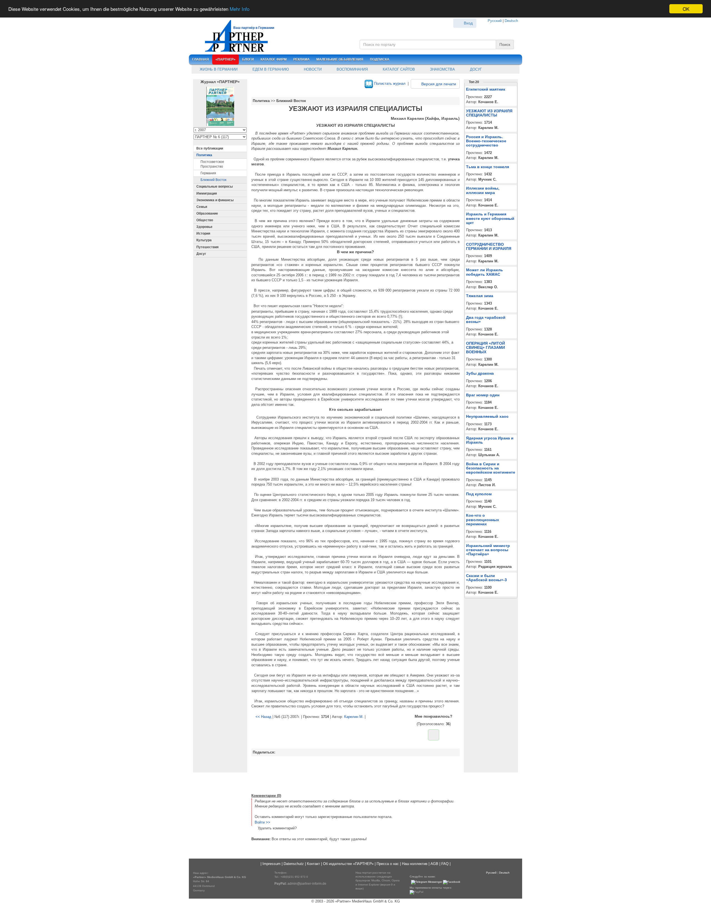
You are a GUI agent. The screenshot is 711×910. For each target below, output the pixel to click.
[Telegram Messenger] (426, 882)
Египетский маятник (485, 89)
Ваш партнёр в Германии (253, 28)
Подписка (379, 59)
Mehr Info (239, 9)
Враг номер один (482, 395)
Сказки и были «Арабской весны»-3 (486, 577)
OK (686, 8)
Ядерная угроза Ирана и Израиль (490, 440)
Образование (207, 213)
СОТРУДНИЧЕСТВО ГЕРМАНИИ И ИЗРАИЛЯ (488, 246)
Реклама (301, 59)
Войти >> (262, 822)
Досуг (475, 69)
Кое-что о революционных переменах (482, 519)
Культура (204, 240)
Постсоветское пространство (212, 164)
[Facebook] (451, 882)
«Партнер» (226, 59)
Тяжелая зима (479, 296)
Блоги (248, 59)
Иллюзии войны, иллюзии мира (482, 190)
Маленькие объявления (339, 59)
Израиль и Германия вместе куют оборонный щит (490, 218)
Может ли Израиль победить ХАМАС (484, 272)
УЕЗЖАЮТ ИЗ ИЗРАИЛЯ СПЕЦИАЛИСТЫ (489, 113)
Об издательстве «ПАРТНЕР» (348, 864)
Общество (204, 220)
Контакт (313, 864)
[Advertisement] (355, 774)
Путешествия (207, 247)
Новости (312, 69)
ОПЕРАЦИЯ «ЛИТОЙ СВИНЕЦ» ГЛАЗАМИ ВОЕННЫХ (485, 347)
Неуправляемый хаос (487, 416)
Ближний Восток (213, 180)
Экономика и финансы (215, 200)
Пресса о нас (388, 864)
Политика (204, 155)
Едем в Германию (270, 69)
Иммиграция (206, 193)
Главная (200, 59)
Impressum (271, 864)
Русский (495, 21)
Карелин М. (354, 717)
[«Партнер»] (233, 35)
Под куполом (479, 494)
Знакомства (442, 69)
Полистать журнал (389, 83)
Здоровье (204, 227)
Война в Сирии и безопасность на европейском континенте (490, 468)
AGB (434, 864)
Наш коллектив (414, 864)
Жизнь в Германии (218, 69)
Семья (201, 207)
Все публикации (209, 148)
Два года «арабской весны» (485, 319)
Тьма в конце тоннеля (487, 167)
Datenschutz (294, 864)
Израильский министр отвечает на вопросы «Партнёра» (488, 549)
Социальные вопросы (214, 186)
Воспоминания (352, 69)
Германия (208, 173)
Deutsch (511, 21)
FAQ (445, 864)
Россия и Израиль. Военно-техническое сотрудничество (486, 141)
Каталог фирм (274, 59)
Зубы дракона (480, 373)
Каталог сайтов (398, 69)
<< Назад (263, 717)
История (203, 233)
